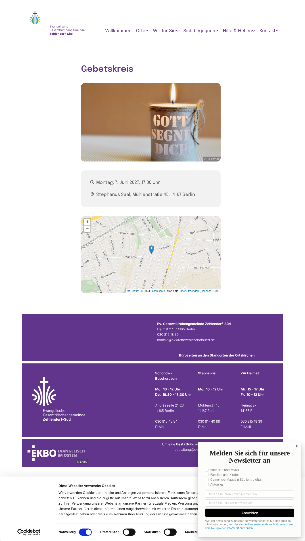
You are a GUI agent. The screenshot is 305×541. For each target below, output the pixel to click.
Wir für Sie (164, 30)
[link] (142, 31)
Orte (140, 30)
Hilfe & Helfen (237, 30)
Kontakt (267, 30)
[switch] (129, 532)
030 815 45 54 (166, 421)
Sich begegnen (199, 30)
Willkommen (118, 30)
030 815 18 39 (168, 334)
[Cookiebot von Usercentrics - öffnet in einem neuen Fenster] (28, 532)
